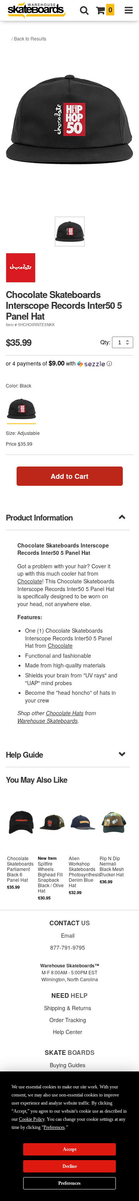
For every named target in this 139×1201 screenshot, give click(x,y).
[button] (69, 363)
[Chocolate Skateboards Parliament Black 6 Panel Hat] (21, 846)
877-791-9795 (67, 947)
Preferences (69, 1183)
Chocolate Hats (64, 713)
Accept (69, 1149)
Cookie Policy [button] (31, 1119)
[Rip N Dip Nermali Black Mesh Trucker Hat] (113, 846)
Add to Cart (69, 476)
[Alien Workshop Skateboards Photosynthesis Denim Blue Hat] (83, 846)
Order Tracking (67, 1020)
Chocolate (29, 581)
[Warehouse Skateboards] (40, 10)
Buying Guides (67, 1065)
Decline (70, 1166)
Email (68, 935)
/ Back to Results (29, 38)
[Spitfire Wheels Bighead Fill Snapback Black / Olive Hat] (52, 846)
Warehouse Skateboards (47, 720)
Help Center (67, 1032)
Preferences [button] (54, 1127)
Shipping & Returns (67, 1008)
